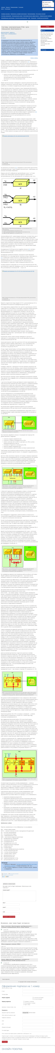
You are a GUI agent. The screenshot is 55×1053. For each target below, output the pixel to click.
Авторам (3, 7)
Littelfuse (46, 35)
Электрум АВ (43, 45)
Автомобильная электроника (8, 18)
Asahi (52, 32)
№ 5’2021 (3, 35)
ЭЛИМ (49, 43)
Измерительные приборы (46, 16)
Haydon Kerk (43, 35)
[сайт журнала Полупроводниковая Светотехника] (40, 979)
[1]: (28, 61)
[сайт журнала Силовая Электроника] (14, 979)
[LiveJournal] (8, 876)
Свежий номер (47, 2)
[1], (16, 167)
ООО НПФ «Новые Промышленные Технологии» (47, 42)
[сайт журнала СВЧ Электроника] (49, 979)
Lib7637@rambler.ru (12, 33)
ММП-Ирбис (49, 38)
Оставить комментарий (8, 875)
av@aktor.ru (12, 32)
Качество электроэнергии (21, 18)
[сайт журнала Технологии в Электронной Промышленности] (22, 979)
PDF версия (3, 37)
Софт (29, 18)
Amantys (44, 32)
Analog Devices (48, 32)
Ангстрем (47, 37)
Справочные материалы (42, 18)
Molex (44, 37)
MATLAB (42, 37)
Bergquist (42, 34)
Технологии (33, 18)
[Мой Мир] (7, 876)
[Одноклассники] (5, 876)
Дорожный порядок (44, 38)
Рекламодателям (14, 7)
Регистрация (7, 9)
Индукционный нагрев (17, 16)
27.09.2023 (5, 873)
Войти (2, 9)
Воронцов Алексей (5, 32)
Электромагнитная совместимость (31, 16)
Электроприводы (31, 14)
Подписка (46, 4)
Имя (4, 902)
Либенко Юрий (4, 33)
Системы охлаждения (6, 16)
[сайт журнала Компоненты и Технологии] (30, 979)
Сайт (4, 911)
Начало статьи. (34, 58)
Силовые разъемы (5, 14)
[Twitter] (4, 876)
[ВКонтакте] (3, 876)
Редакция (8, 7)
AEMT (41, 32)
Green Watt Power (50, 34)
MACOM (49, 35)
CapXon (45, 34)
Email (4, 907)
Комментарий (6, 890)
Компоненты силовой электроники (19, 14)
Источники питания (40, 14)
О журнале (21, 7)
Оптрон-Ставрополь (44, 43)
